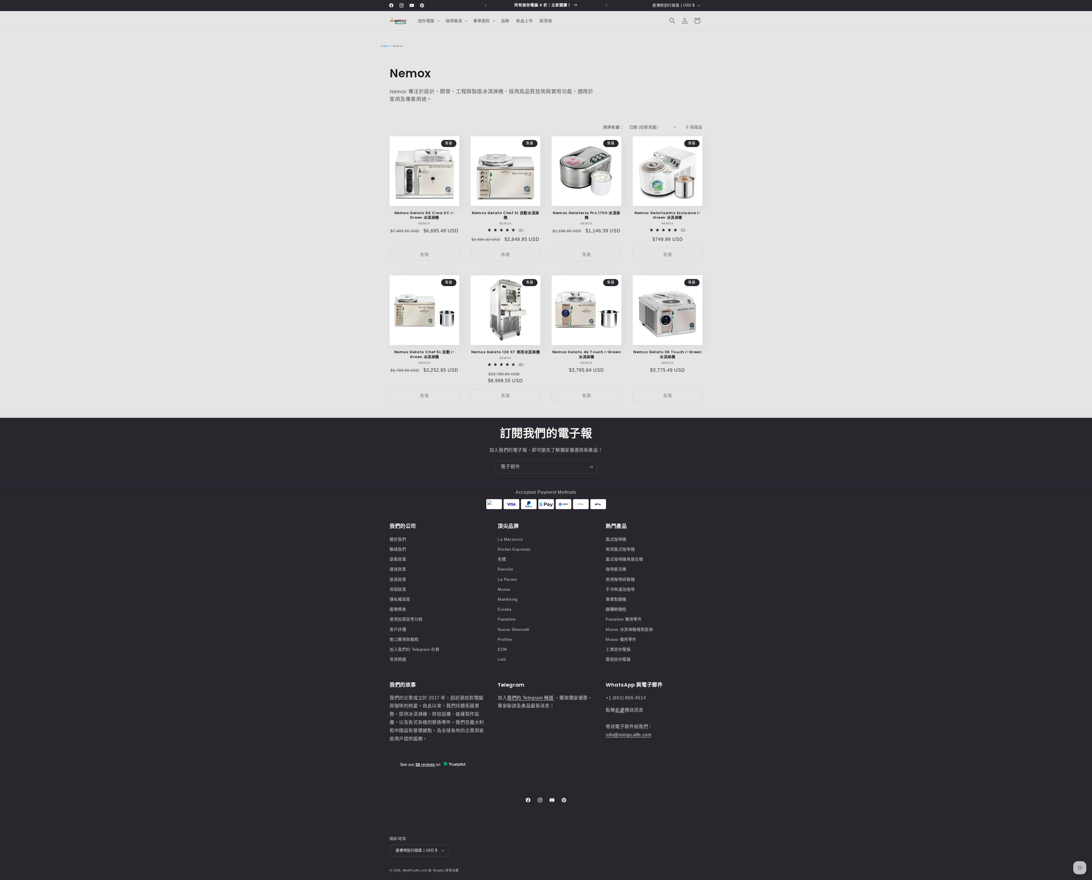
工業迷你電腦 (618, 649)
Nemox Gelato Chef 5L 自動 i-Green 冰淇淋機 (424, 355)
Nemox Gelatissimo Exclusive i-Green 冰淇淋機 (667, 215)
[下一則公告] (606, 5)
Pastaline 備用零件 (624, 619)
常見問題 (398, 659)
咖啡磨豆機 (616, 569)
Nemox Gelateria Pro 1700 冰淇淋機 (586, 215)
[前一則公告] (485, 5)
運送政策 (398, 569)
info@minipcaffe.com (628, 734)
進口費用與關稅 (404, 639)
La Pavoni (507, 579)
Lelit (502, 659)
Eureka (505, 609)
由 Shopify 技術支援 (443, 870)
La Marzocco (510, 539)
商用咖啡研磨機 (620, 579)
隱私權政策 (400, 599)
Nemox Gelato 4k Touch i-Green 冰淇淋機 (586, 355)
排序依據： (613, 127)
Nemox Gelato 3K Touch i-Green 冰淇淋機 (667, 355)
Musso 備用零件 (621, 639)
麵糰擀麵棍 (616, 609)
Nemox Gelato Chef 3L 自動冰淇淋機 (505, 215)
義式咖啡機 (616, 539)
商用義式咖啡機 (620, 549)
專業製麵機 (616, 599)
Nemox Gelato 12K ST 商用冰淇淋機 (505, 352)
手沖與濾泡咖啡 (620, 589)
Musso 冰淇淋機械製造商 (629, 629)
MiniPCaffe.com (415, 870)
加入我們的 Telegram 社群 (414, 649)
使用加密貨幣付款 (406, 619)
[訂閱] (590, 467)
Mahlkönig (508, 599)
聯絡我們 (398, 549)
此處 (619, 710)
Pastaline (507, 619)
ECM (502, 649)
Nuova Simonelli (513, 629)
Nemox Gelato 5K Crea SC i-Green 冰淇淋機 (424, 215)
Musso (504, 589)
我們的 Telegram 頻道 (531, 697)
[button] (428, 21)
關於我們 (398, 539)
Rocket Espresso (514, 549)
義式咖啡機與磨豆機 (624, 559)
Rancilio (505, 569)
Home (385, 46)
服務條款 (398, 609)
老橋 (502, 559)
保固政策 (398, 589)
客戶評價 (398, 629)
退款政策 (398, 559)
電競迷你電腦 (618, 659)
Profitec (505, 639)
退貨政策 (398, 579)
